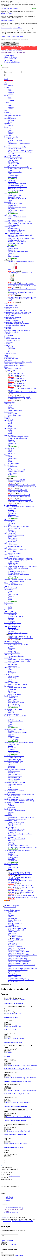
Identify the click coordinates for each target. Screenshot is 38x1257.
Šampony (11, 253)
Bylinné (6, 87)
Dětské (10, 90)
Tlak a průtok (12, 673)
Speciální (7, 123)
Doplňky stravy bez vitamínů (16, 470)
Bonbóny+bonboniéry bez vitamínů (18, 436)
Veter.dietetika (8, 611)
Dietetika (7, 417)
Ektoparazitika (8, 589)
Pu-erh (6, 110)
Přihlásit (3, 1242)
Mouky (10, 405)
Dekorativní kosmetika (11, 137)
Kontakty (7, 1200)
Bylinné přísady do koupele (16, 158)
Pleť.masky (11, 208)
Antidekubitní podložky (15, 784)
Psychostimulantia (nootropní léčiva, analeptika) (18, 362)
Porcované (11, 120)
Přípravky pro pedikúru (15, 546)
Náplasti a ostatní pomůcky (16, 581)
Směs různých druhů (10, 118)
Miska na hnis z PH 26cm (11, 1029)
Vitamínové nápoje (13, 463)
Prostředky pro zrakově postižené (14, 802)
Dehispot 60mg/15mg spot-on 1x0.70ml (19, 636)
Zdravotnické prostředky (11, 641)
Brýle (9, 804)
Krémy (10, 218)
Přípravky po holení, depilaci (16, 230)
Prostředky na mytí (13, 163)
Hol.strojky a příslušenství (15, 584)
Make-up (10, 138)
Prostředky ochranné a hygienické (14, 729)
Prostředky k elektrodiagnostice (13, 709)
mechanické (11, 523)
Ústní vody (11, 766)
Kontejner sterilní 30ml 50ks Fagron (13, 1147)
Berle (9, 786)
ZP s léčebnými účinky (11, 864)
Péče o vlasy (8, 555)
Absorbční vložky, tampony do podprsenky (20, 559)
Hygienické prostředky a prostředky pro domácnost (19, 506)
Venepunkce (11, 844)
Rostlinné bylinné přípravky (12, 115)
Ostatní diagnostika (13, 701)
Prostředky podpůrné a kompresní (14, 756)
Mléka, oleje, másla (13, 225)
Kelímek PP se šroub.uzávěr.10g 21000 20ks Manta (17, 1081)
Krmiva (6, 604)
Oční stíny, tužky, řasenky (15, 140)
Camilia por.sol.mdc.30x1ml (16, 378)
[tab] (19, 8)
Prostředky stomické (10, 809)
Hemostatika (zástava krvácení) (17, 819)
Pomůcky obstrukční (14, 779)
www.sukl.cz (7, 1221)
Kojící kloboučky (13, 563)
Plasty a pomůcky (13, 664)
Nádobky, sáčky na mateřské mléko (18, 574)
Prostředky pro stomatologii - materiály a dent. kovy (19, 794)
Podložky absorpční (14, 777)
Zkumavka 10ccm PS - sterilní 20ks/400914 (15, 1106)
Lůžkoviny (11, 736)
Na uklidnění (12, 628)
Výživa (10, 451)
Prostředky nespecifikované (12, 714)
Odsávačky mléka (13, 692)
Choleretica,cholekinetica (11, 332)
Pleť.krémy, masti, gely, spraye (17, 207)
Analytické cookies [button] (6, 13)
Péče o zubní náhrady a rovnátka (17, 183)
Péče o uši (11, 619)
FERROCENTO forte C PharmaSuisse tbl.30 (21, 485)
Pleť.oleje (11, 212)
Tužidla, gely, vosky (14, 256)
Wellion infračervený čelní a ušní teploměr (20, 890)
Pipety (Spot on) (13, 594)
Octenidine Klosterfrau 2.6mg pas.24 (19, 397)
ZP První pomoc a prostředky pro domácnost (17, 850)
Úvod (6, 79)
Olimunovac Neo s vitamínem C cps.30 (19, 500)
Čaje (5, 82)
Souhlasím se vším (9, 42)
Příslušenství (11, 711)
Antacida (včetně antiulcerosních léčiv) (15, 310)
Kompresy (11, 719)
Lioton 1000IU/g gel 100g (15, 373)
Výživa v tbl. (12, 453)
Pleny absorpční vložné (15, 776)
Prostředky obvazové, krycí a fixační (15, 716)
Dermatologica (8, 335)
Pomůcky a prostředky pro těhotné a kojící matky (18, 558)
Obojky (10, 591)
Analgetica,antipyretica (11, 307)
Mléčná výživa (12, 413)
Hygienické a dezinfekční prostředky (15, 147)
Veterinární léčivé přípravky (12, 623)
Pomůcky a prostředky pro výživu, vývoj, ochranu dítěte (20, 566)
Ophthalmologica (9, 357)
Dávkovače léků (13, 855)
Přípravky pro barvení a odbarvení (18, 251)
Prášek (10, 423)
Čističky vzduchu (13, 513)
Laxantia (7, 355)
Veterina (6, 586)
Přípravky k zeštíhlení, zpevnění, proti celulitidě (18, 222)
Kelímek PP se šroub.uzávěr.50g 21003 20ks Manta (17, 1093)
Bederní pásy (12, 747)
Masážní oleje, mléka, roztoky (17, 241)
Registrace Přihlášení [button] (12, 62)
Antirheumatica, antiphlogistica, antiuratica (16, 323)
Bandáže (10, 746)
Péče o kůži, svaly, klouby (15, 616)
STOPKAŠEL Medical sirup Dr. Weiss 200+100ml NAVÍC (19, 878)
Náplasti (10, 170)
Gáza (9, 717)
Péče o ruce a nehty (10, 215)
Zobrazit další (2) (13, 258)
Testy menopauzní (13, 704)
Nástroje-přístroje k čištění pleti (17, 550)
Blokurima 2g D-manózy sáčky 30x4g (19, 495)
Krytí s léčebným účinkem (15, 721)
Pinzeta (10, 681)
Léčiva (6, 304)
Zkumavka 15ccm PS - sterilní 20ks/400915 (15, 1120)
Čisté (9, 89)
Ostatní (10, 142)
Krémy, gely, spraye (14, 197)
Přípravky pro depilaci (14, 232)
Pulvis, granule (12, 458)
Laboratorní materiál (10, 663)
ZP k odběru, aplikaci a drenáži (13, 837)
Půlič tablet (7, 1056)
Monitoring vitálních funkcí (16, 656)
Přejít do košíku (18, 1255)
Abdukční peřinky (13, 744)
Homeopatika (8, 418)
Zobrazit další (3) (13, 192)
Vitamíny (7, 455)
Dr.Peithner (11, 348)
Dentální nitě (12, 182)
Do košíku (8, 1024)
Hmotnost (11, 669)
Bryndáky (11, 510)
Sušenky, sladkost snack (15, 410)
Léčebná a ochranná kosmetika (17, 810)
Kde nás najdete (4, 50)
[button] (10, 58)
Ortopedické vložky (14, 752)
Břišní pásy (11, 749)
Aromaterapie (12, 508)
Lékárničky (11, 859)
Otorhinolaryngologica (11, 358)
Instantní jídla (12, 443)
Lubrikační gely (12, 860)
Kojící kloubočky (13, 689)
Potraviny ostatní (9, 435)
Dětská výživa (8, 412)
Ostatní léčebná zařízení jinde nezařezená (20, 834)
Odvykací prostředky (14, 528)
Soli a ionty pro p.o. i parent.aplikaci (15, 363)
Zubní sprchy (12, 541)
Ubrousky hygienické (14, 155)
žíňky (9, 525)
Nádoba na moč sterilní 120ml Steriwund (15, 1134)
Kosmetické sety (13, 205)
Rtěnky (10, 145)
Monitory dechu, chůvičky (16, 573)
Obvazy (10, 726)
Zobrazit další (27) (13, 518)
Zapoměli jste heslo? (7, 1240)
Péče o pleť (7, 202)
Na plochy (11, 649)
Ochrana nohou (12, 545)
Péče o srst (11, 618)
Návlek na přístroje (13, 739)
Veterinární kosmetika (10, 613)
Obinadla (10, 724)
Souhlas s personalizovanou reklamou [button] (12, 36)
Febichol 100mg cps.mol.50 (16, 383)
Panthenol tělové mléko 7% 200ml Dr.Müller (21, 284)
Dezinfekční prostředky (15, 148)
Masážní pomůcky (9, 520)
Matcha (10, 130)
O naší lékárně (8, 1197)
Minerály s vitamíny (10, 428)
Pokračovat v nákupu (7, 1255)
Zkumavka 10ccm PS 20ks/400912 (13, 1042)
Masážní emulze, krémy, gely (16, 240)
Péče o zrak (11, 621)
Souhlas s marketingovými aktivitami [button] (11, 28)
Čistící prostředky (13, 511)
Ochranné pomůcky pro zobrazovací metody (21, 800)
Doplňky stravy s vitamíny (16, 471)
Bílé (5, 84)
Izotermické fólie (13, 857)
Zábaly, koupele (12, 177)
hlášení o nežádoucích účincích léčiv (22, 1221)
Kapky (10, 422)
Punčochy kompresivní (14, 759)
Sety (9, 255)
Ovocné (6, 102)
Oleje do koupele (13, 160)
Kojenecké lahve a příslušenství (17, 571)
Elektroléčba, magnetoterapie (16, 829)
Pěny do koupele (13, 162)
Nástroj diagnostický (14, 676)
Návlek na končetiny (14, 737)
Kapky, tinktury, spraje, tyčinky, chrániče (20, 168)
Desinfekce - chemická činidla (13, 643)
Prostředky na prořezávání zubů (17, 187)
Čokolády (11, 440)
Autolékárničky (12, 852)
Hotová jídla (11, 441)
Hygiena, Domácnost (10, 505)
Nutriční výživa (12, 473)
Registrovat (12, 1244)
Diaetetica (7, 337)
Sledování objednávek (13, 50)
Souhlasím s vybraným (10, 44)
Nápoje (10, 450)
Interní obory (8, 658)
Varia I (6, 367)
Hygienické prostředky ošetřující (17, 732)
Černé (6, 95)
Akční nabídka (8, 80)
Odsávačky (11, 564)
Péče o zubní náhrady (14, 762)
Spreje (10, 598)
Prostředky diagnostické (11, 696)
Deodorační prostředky (14, 195)
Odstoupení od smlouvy (11, 1213)
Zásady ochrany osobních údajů (13, 1209)
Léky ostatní (11, 624)
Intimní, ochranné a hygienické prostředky (20, 150)
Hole (9, 787)
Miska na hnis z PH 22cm (11, 1017)
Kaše (9, 445)
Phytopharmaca (8, 360)
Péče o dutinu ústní (9, 180)
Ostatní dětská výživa (14, 415)
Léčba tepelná (12, 832)
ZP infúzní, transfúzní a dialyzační (18, 845)
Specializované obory (10, 820)
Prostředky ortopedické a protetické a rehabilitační (18, 742)
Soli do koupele (12, 165)
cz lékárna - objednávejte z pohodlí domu (13, 52)
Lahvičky (11, 691)
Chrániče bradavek (13, 561)
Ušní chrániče (12, 531)
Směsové (10, 85)
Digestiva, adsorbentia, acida (12, 338)
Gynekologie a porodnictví (16, 822)
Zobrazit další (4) (13, 727)
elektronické (11, 521)
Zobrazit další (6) (13, 862)
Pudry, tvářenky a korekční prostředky (19, 143)
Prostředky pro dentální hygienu (13, 761)
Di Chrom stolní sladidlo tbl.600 (17, 490)
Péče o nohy (8, 193)
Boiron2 (10, 347)
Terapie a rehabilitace (10, 827)
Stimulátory (11, 712)
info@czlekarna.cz (14, 1176)
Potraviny (11, 408)
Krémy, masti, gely (13, 867)
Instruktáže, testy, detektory (16, 535)
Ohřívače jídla (12, 576)
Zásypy (10, 200)
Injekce (10, 865)
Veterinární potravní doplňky (12, 626)
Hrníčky (10, 569)
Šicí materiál (8, 815)
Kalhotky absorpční (14, 771)
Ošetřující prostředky (14, 175)
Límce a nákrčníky (13, 751)
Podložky (11, 812)
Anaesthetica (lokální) (10, 305)
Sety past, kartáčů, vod (14, 188)
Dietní (10, 608)
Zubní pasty (11, 767)
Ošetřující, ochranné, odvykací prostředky (16, 167)
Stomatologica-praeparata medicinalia (15, 365)
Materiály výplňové (13, 797)
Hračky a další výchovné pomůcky (18, 568)
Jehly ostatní (11, 840)
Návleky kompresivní (14, 757)
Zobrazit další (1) (13, 178)
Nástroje (6, 674)
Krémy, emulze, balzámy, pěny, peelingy (20, 223)
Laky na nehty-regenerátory (16, 220)
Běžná (10, 606)
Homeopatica (8, 345)
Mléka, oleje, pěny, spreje (15, 243)
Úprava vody (12, 651)
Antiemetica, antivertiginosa (12, 317)
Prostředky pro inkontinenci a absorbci (15, 769)
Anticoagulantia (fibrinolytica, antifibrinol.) (16, 314)
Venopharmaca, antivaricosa (12, 368)
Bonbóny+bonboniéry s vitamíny (17, 438)
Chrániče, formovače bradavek (17, 687)
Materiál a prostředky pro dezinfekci (18, 644)
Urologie (10, 825)
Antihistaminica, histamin (11, 320)
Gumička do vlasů (13, 556)
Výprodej (7, 900)
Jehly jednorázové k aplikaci (16, 839)
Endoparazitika (8, 603)
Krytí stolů (11, 734)
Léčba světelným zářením (15, 830)
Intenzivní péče (8, 654)
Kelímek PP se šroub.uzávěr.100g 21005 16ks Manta (18, 1069)
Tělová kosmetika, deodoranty (13, 233)
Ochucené (11, 92)
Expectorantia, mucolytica (12, 340)
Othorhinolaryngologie (14, 824)
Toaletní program (13, 789)
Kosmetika (7, 135)
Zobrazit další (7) (13, 578)
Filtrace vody (12, 515)
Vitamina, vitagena (9, 370)
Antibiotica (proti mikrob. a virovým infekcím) (17, 312)
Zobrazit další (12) (13, 446)
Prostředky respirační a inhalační (17, 684)
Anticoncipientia (9, 315)
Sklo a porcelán (12, 666)
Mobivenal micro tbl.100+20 (16, 480)
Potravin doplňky (9, 402)
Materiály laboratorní (14, 796)
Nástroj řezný (12, 678)
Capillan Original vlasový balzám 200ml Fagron (22, 297)
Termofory (11, 530)
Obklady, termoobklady (15, 172)
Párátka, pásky (12, 536)
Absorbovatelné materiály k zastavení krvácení (21, 817)
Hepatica (7, 343)
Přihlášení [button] (20, 50)
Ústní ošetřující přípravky (15, 190)
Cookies (6, 1211)
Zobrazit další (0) (13, 245)
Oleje (9, 173)
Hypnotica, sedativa (10, 353)
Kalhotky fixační (13, 772)
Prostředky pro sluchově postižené (14, 791)
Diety (9, 468)
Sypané (10, 122)
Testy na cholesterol (14, 706)
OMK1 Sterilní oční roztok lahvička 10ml (20, 885)
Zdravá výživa (8, 465)
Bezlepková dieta (9, 403)
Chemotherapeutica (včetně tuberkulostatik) (17, 330)
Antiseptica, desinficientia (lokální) (14, 325)
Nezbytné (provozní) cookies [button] (9, 8)
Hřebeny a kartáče (13, 516)
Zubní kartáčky (12, 540)
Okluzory (11, 805)
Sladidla (10, 475)
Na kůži (10, 646)
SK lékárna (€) (8, 60)
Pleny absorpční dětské (14, 774)
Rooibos (6, 112)
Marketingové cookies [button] (7, 20)
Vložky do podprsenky (14, 694)
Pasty (9, 593)
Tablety (10, 427)
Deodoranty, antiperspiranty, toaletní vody (20, 235)
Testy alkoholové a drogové (16, 702)
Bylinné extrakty (13, 466)
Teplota (10, 671)
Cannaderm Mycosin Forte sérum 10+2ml (20, 273)
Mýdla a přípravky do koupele (13, 157)
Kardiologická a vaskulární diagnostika (19, 659)
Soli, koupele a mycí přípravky (17, 198)
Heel (9, 350)
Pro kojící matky (9, 686)
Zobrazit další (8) (13, 741)
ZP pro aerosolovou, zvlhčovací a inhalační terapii (22, 847)
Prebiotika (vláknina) (14, 629)
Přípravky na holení (10, 227)
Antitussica (7, 327)
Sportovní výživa (9, 448)
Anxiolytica (7, 328)
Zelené (6, 127)
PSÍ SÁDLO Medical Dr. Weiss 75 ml (19, 872)
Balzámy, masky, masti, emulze (17, 217)
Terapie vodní (12, 835)
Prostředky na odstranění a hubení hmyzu (20, 152)
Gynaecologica (8, 342)
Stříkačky (11, 842)
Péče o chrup (12, 614)
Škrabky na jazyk (13, 538)
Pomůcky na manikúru (14, 553)
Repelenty (11, 153)
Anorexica (7, 309)
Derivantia (7, 333)
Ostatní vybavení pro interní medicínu (19, 661)
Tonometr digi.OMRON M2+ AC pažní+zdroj (21, 895)
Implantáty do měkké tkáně (12, 653)
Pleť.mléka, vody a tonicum (16, 210)
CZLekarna (5, 1217)
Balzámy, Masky (13, 248)
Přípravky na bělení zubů (15, 185)
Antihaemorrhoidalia (10, 318)
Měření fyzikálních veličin (12, 668)
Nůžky (10, 679)
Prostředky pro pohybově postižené (14, 782)
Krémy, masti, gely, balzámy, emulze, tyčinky (21, 238)
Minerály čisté (8, 420)
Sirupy (10, 425)
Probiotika (11, 631)
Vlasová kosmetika (9, 246)
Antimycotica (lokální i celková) (13, 322)
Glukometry (11, 697)
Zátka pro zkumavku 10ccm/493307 (13, 1003)
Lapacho (10, 125)
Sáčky (10, 814)
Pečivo (10, 407)
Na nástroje (11, 648)
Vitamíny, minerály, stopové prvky (18, 633)
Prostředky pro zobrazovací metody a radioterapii (18, 799)
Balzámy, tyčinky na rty (15, 203)
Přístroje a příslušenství (11, 682)
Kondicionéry (12, 250)
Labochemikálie (12, 699)
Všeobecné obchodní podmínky (13, 1208)
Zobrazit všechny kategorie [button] (12, 910)
